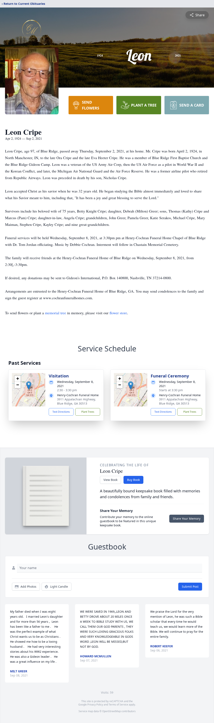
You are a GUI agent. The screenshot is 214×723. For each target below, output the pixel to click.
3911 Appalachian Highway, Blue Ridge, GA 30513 (76, 401)
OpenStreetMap (111, 711)
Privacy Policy (95, 704)
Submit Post (190, 586)
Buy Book (133, 480)
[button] (28, 385)
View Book (110, 480)
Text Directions (61, 412)
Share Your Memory (186, 519)
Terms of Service (118, 704)
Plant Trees (87, 412)
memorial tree (55, 312)
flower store (118, 312)
